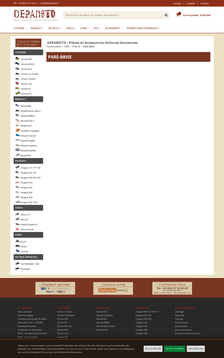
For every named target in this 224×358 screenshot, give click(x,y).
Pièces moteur (181, 322)
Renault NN (25, 106)
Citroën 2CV (26, 93)
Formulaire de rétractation (30, 329)
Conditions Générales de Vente (32, 319)
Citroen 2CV (62, 337)
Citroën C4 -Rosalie (29, 74)
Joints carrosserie (183, 329)
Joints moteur (181, 326)
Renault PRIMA (103, 322)
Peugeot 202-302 (144, 319)
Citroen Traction (64, 311)
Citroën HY (25, 88)
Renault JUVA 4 (27, 120)
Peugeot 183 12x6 (28, 202)
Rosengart (25, 268)
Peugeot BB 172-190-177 (147, 311)
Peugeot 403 (26, 192)
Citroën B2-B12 (27, 64)
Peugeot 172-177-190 (30, 167)
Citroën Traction (28, 79)
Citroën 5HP (26, 59)
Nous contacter (25, 311)
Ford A (23, 246)
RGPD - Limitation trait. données (32, 333)
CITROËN (19, 28)
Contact (204, 3)
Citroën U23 (26, 83)
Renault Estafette (28, 150)
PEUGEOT (54, 28)
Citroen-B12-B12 (64, 326)
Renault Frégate (27, 140)
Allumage (179, 311)
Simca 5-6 (25, 214)
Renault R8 (25, 155)
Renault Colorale (28, 135)
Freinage (179, 319)
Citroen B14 (62, 329)
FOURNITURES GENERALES (142, 28)
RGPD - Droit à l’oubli (27, 337)
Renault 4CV (26, 125)
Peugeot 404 (26, 197)
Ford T (23, 241)
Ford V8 (24, 251)
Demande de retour (27, 326)
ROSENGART (112, 28)
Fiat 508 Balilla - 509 (29, 264)
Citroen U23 (62, 333)
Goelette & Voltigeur (30, 130)
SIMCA (70, 28)
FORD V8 (76, 46)
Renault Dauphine (28, 145)
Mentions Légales (26, 315)
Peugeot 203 (26, 187)
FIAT (96, 28)
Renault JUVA (102, 329)
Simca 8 (24, 219)
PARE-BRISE (88, 46)
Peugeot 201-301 (28, 172)
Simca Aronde (27, 229)
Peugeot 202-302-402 (30, 177)
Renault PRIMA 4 (27, 116)
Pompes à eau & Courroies (187, 333)
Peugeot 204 (26, 182)
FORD (84, 28)
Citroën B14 (26, 69)
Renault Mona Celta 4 (30, 111)
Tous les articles (53, 46)
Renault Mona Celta (105, 326)
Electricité (179, 315)
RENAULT (36, 28)
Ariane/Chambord (28, 224)
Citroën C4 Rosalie (65, 315)
